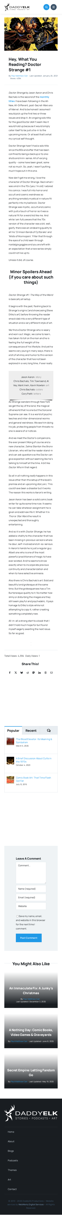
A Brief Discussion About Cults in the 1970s (33, 760)
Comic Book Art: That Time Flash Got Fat (33, 779)
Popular (13, 730)
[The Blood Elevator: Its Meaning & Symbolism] (10, 739)
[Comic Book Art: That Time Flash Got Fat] (10, 778)
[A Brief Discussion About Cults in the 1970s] (10, 758)
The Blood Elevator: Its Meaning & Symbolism (34, 741)
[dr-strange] (31, 18)
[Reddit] (27, 673)
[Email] (51, 673)
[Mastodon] (33, 673)
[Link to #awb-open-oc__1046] (46, 7)
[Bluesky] (21, 673)
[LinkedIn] (39, 673)
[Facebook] (9, 673)
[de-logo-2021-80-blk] (17, 4)
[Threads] (45, 673)
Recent (31, 730)
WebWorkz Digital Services (31, 1204)
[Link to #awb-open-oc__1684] (54, 7)
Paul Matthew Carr (19, 75)
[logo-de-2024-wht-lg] (31, 1105)
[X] (15, 673)
